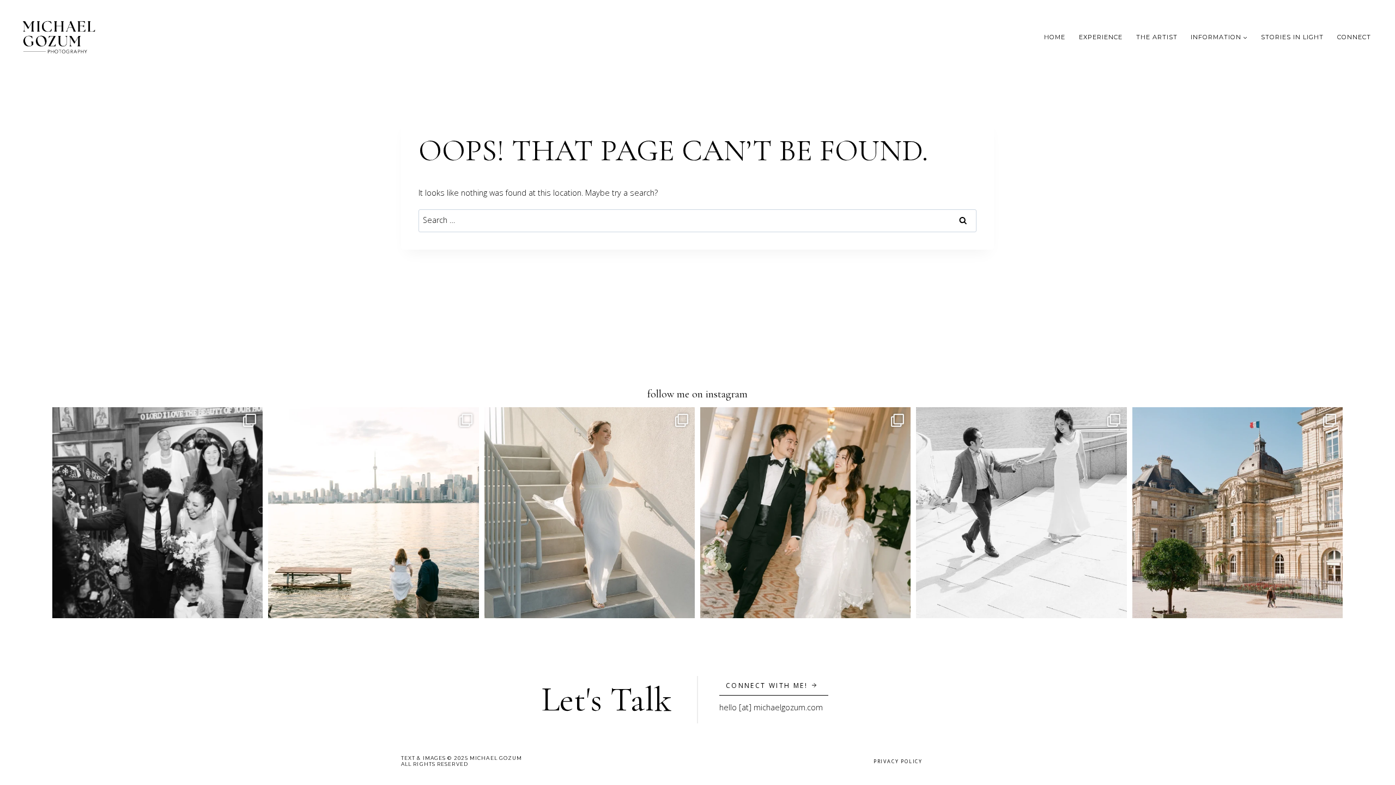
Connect (1354, 37)
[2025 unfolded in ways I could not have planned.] (373, 512)
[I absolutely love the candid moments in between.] (157, 512)
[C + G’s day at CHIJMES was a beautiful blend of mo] (805, 512)
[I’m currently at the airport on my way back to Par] (1237, 512)
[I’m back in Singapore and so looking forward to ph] (1021, 512)
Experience (1101, 37)
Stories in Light (1292, 37)
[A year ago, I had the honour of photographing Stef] (589, 512)
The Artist (1157, 37)
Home (1054, 37)
